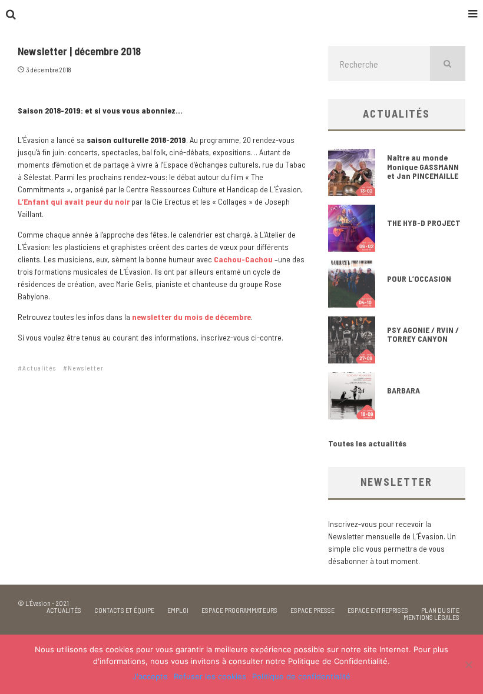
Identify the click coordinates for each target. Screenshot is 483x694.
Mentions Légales (431, 616)
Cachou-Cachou (243, 259)
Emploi (177, 609)
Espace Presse (312, 609)
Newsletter (86, 368)
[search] (447, 63)
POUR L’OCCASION (419, 278)
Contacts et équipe (124, 609)
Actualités (39, 368)
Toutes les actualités (367, 443)
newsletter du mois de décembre (191, 317)
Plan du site (440, 609)
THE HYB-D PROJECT (424, 223)
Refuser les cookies (210, 676)
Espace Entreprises (378, 609)
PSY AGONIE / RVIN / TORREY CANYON (423, 334)
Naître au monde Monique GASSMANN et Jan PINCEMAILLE (423, 166)
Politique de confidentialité (301, 676)
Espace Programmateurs (239, 609)
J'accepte (150, 676)
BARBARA (403, 390)
